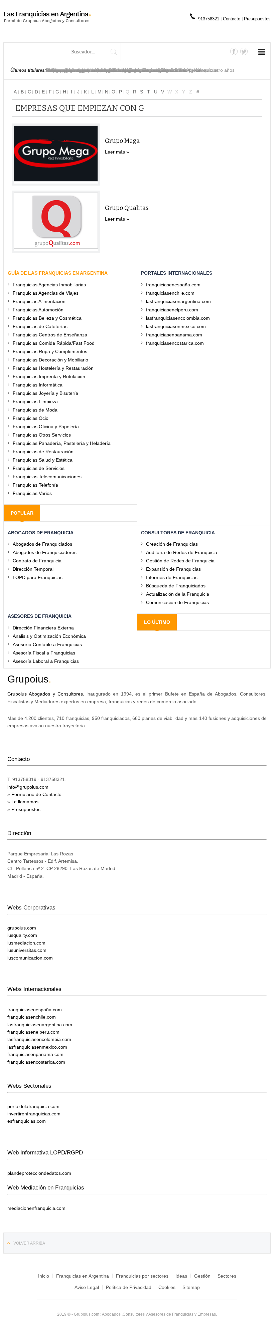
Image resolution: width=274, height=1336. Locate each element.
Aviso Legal (87, 1287)
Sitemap (191, 1287)
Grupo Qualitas (126, 208)
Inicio (43, 1276)
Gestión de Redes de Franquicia (180, 560)
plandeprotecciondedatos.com (39, 1173)
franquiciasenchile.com (170, 292)
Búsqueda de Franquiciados (176, 585)
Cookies (166, 1287)
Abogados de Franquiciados (42, 543)
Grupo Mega (122, 141)
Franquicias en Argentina (82, 1276)
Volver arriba (29, 1243)
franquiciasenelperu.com (172, 309)
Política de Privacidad (128, 1287)
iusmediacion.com (26, 943)
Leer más (115, 152)
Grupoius (27, 679)
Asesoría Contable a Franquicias (47, 644)
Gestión (202, 1276)
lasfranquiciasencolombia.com (178, 317)
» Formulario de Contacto (34, 794)
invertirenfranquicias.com (33, 1113)
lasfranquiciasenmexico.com (176, 326)
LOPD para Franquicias (37, 577)
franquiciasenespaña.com (173, 284)
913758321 (208, 18)
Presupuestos (257, 18)
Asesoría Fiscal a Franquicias (44, 652)
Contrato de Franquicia (37, 560)
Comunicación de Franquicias (177, 602)
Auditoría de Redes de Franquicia (181, 552)
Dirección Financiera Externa (43, 627)
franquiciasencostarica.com (175, 342)
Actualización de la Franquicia (177, 593)
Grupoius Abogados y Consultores (45, 694)
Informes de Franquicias (171, 577)
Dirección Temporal (33, 568)
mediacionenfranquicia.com (36, 1208)
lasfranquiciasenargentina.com (178, 301)
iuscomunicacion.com (30, 958)
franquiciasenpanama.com (174, 334)
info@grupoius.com (27, 787)
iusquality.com (22, 935)
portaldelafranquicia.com (33, 1106)
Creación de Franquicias (172, 543)
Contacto (232, 18)
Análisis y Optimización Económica (49, 635)
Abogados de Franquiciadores (45, 552)
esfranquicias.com (26, 1121)
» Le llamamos (22, 801)
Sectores (227, 1276)
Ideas (181, 1276)
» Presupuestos (23, 809)
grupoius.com (21, 927)
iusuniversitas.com (26, 950)
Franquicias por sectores (142, 1276)
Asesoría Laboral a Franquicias (46, 660)
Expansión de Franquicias (173, 568)
